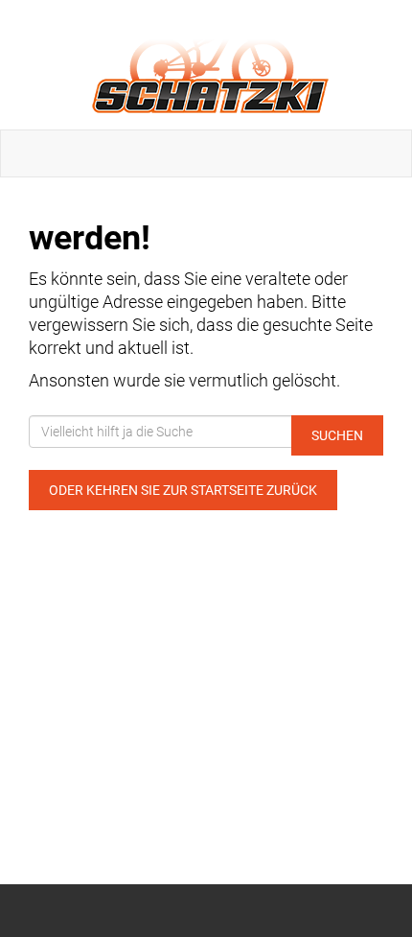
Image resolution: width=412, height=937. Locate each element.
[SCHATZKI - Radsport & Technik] (210, 64)
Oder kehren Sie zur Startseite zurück (183, 490)
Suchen (337, 435)
